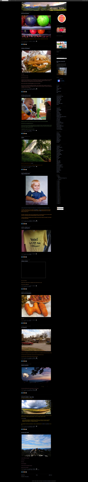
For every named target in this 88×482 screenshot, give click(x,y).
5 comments (34, 88)
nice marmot (58, 152)
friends (28, 131)
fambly (28, 89)
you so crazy (28, 167)
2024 (58, 182)
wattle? (22, 137)
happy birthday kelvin (25, 173)
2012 (58, 196)
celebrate (25, 221)
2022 (58, 184)
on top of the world (25, 432)
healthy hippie (58, 161)
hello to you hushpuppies (26, 293)
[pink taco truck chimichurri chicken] (36, 61)
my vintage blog (59, 91)
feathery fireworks (24, 365)
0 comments (34, 41)
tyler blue (58, 148)
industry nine (58, 118)
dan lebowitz (58, 141)
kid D (57, 159)
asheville (25, 89)
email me (58, 51)
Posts (58, 207)
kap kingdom (58, 102)
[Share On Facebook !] (22, 44)
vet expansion (24, 327)
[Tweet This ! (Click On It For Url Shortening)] (21, 44)
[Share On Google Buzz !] (23, 44)
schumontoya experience (60, 150)
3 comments (34, 220)
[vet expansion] (36, 340)
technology (35, 390)
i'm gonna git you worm (26, 95)
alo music (58, 142)
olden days (33, 89)
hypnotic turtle (58, 139)
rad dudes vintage (59, 99)
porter (32, 163)
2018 (58, 189)
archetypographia (59, 109)
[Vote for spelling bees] (36, 241)
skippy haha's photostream (62, 80)
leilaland (58, 156)
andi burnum (58, 108)
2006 (58, 203)
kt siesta (58, 158)
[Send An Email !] (26, 44)
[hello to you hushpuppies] (36, 306)
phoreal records (59, 151)
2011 (58, 197)
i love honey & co (59, 117)
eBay (57, 92)
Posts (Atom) (27, 476)
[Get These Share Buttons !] (25, 44)
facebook (58, 89)
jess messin (58, 120)
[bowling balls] (36, 26)
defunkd (58, 104)
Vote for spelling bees (25, 227)
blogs (40, 210)
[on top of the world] (36, 445)
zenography (58, 146)
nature (25, 167)
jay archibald (58, 119)
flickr (57, 90)
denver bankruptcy (59, 114)
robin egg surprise (59, 97)
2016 (58, 191)
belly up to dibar (59, 110)
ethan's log (58, 163)
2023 (58, 183)
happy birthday (29, 221)
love (33, 221)
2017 (58, 190)
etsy (57, 87)
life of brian (58, 155)
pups (27, 286)
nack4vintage (58, 101)
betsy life (58, 111)
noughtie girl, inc (59, 100)
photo (36, 89)
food (30, 89)
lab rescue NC (58, 157)
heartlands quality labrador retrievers (61, 116)
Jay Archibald (24, 418)
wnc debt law (36, 209)
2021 (58, 185)
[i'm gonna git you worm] (36, 109)
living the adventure (59, 154)
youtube (29, 286)
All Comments (60, 209)
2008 (58, 201)
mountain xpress (59, 153)
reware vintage (58, 98)
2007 (58, 202)
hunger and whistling (25, 48)
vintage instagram (59, 88)
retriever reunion (24, 261)
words (30, 254)
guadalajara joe (59, 115)
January (59, 179)
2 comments (33, 130)
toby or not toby (59, 149)
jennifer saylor (58, 160)
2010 (58, 198)
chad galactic (58, 112)
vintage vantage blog (59, 147)
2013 (58, 195)
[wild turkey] (36, 150)
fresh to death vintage (59, 103)
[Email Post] (36, 41)
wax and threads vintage (60, 96)
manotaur (58, 138)
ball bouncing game (25, 13)
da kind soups (58, 113)
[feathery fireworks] (36, 377)
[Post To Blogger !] (24, 44)
